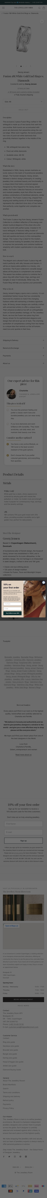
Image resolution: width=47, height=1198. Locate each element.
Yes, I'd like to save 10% (12, 613)
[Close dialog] (43, 582)
